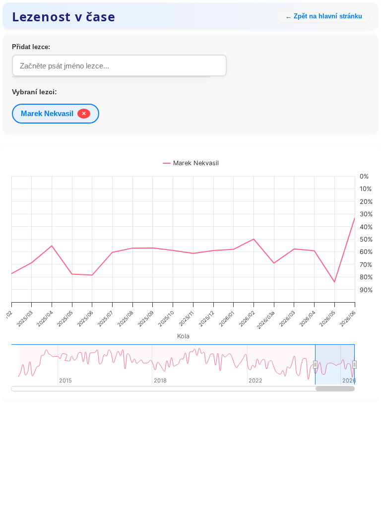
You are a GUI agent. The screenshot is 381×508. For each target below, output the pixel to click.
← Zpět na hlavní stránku (323, 16)
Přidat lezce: (31, 47)
